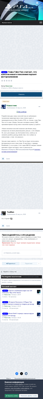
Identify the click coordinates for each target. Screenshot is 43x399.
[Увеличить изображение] (21, 112)
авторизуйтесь (18, 239)
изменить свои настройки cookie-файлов (17, 388)
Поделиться (11, 263)
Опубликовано (16, 108)
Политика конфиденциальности (24, 378)
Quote (8, 158)
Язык (8, 378)
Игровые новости (18, 88)
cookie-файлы (19, 384)
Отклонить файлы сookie (28, 396)
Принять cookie (12, 396)
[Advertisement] (21, 48)
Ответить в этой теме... (13, 253)
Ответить (21, 94)
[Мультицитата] (3, 158)
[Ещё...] (39, 106)
